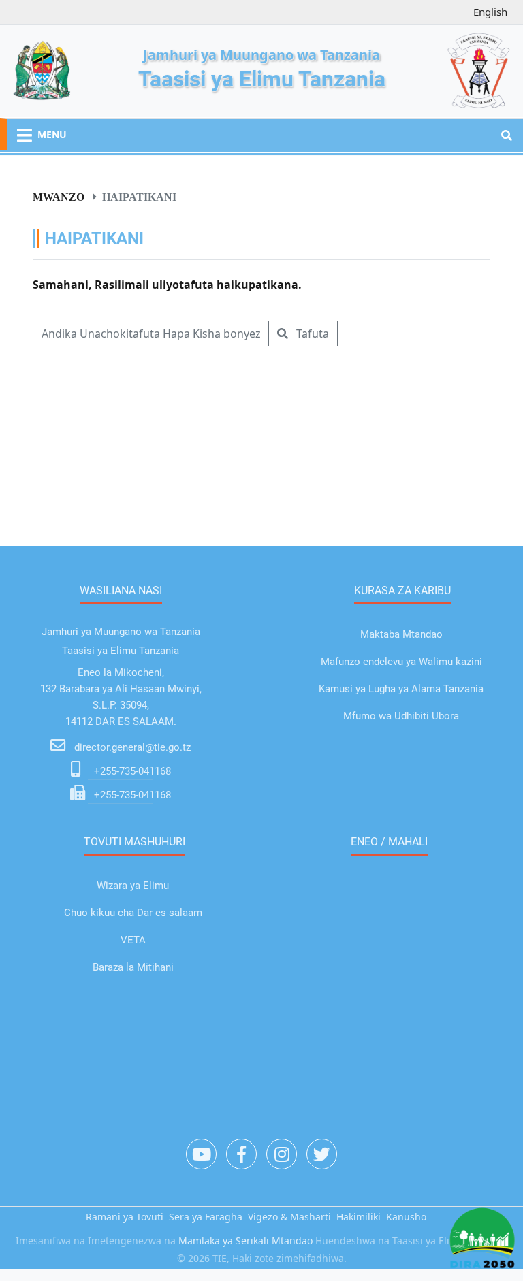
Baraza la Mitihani (133, 967)
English (490, 11)
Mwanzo (58, 196)
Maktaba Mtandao (401, 634)
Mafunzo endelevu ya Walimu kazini (401, 661)
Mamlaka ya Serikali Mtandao (245, 1240)
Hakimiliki (358, 1216)
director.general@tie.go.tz (132, 747)
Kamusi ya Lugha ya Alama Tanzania (401, 689)
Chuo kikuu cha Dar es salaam (133, 913)
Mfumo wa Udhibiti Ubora (401, 716)
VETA (133, 940)
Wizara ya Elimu (133, 885)
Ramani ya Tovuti (124, 1216)
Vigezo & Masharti (289, 1216)
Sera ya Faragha (205, 1216)
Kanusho (406, 1216)
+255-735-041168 (132, 771)
